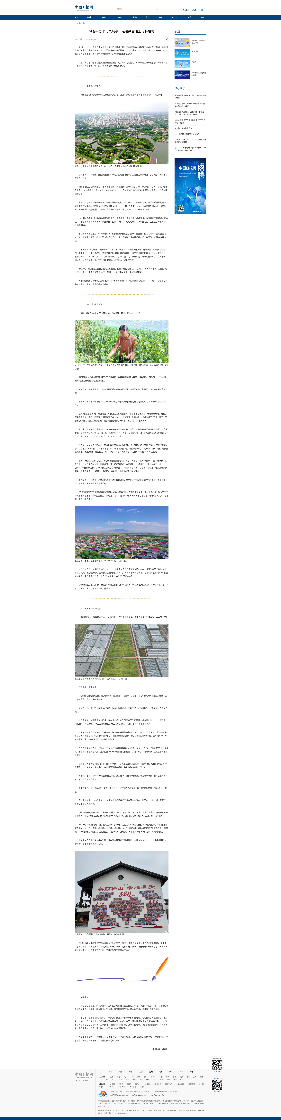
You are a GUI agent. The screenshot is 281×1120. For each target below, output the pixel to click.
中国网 (129, 1084)
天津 (118, 1077)
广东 (113, 1080)
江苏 (167, 1077)
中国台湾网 (180, 1084)
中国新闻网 (121, 1087)
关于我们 (78, 1080)
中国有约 (195, 51)
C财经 (119, 17)
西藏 (161, 1080)
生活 (141, 1072)
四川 (141, 1080)
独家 (181, 1072)
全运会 (194, 62)
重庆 (134, 1080)
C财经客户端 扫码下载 (217, 1065)
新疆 (175, 1080)
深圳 (181, 1080)
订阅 (201, 10)
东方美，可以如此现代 (183, 128)
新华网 (120, 1084)
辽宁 (138, 1077)
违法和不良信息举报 (116, 1092)
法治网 (142, 1087)
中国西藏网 (191, 1084)
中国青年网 (157, 1084)
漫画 (160, 17)
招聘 (191, 1072)
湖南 (107, 1080)
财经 (130, 1072)
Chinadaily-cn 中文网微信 (217, 1085)
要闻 (84, 23)
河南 (201, 1077)
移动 (194, 10)
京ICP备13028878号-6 (157, 1095)
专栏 (148, 17)
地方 (190, 17)
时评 (110, 1072)
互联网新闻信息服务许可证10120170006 (138, 1092)
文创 (202, 17)
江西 (188, 1077)
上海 (160, 1077)
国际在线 (138, 1084)
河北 (125, 1077)
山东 (194, 1077)
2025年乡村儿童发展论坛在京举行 (188, 134)
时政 (89, 17)
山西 (132, 1077)
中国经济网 (168, 1084)
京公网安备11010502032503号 (119, 1095)
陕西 (168, 1080)
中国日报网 (78, 23)
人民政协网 (132, 1087)
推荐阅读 (180, 88)
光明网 (101, 1087)
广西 (120, 1080)
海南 (127, 1080)
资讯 (104, 17)
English (186, 10)
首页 (77, 17)
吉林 (145, 1077)
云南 (154, 1080)
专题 (177, 31)
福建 (181, 1077)
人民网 (112, 1084)
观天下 (174, 17)
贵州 (147, 1080)
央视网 (147, 1084)
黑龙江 (153, 1077)
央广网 (201, 1084)
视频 (135, 17)
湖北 (100, 1080)
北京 (111, 1077)
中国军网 (110, 1087)
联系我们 (85, 1080)
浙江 (174, 1077)
